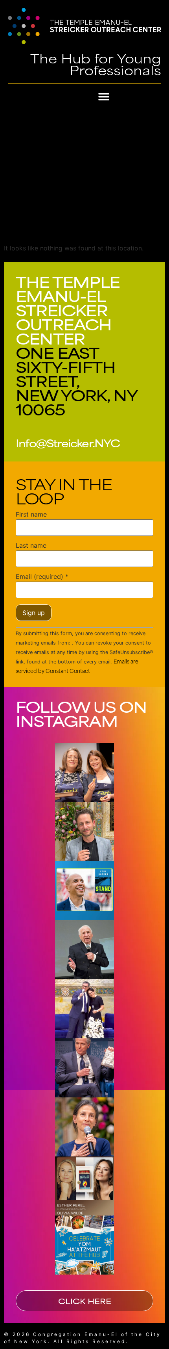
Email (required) (42, 576)
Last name (31, 545)
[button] (104, 97)
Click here (84, 1300)
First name (31, 514)
